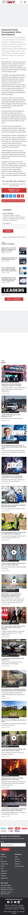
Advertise (20, 905)
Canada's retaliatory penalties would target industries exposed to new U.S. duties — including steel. (12, 633)
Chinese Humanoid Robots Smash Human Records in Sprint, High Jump (13, 564)
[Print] (2, 196)
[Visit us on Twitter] (12, 902)
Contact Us (14, 905)
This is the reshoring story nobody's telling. (13, 508)
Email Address (7, 223)
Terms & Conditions (19, 907)
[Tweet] (14, 196)
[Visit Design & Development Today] (3, 828)
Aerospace (5, 806)
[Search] (21, 2)
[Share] (6, 196)
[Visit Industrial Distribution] (3, 831)
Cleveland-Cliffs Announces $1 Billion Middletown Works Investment (12, 778)
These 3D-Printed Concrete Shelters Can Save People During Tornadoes (13, 749)
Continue (8, 231)
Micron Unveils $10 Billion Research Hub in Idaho (13, 720)
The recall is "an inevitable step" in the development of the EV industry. (11, 662)
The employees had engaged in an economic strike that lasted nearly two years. (13, 536)
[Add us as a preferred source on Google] (22, 196)
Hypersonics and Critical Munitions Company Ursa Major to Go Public (8, 249)
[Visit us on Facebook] (8, 902)
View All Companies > (14, 299)
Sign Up (5, 849)
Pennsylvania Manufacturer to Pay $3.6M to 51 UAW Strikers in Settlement (13, 533)
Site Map (22, 909)
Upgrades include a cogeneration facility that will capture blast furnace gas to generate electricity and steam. (13, 783)
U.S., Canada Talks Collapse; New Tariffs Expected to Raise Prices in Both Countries (13, 627)
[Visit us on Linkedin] (18, 902)
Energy (4, 686)
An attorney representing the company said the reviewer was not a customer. (13, 480)
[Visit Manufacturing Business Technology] (17, 831)
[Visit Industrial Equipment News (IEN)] (17, 828)
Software (4, 502)
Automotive (5, 655)
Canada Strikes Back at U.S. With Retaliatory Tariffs (9, 258)
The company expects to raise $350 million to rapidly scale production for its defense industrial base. (13, 389)
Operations (5, 381)
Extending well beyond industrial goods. (12, 418)
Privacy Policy (9, 907)
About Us (7, 905)
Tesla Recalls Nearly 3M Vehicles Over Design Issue (12, 659)
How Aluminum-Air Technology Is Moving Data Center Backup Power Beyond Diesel (13, 690)
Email (2, 841)
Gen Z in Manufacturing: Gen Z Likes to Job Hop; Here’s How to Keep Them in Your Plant (9, 269)
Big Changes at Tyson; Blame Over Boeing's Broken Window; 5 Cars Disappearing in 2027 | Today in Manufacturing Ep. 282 (11, 595)
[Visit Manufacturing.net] (10, 831)
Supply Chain (5, 412)
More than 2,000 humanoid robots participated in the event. (13, 567)
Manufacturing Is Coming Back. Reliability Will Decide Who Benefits (13, 505)
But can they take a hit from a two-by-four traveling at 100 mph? (12, 753)
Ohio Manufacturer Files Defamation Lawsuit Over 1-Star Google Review (8, 279)
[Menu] (25, 2)
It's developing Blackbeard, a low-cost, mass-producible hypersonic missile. (13, 813)
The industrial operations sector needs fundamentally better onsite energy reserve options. (13, 694)
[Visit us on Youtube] (15, 902)
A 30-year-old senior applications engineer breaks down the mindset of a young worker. (13, 451)
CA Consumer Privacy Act (11, 909)
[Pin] (18, 196)
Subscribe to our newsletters (14, 190)
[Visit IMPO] (24, 828)
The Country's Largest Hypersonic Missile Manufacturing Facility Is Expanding (13, 809)
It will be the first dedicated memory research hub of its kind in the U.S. (13, 724)
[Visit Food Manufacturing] (10, 828)
